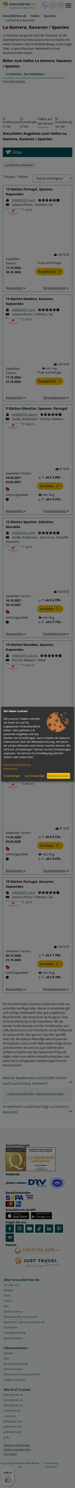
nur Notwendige (35, 776)
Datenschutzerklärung (17, 764)
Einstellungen (12, 776)
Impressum (10, 768)
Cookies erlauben (58, 776)
